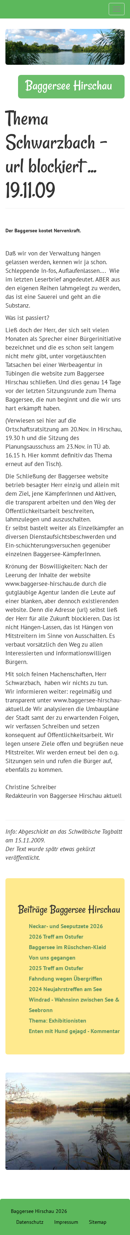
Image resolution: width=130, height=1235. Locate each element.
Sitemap (98, 1222)
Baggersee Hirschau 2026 (39, 1211)
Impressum (66, 1222)
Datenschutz (29, 1222)
